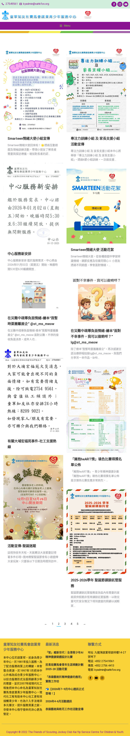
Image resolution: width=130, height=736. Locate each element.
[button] (65, 26)
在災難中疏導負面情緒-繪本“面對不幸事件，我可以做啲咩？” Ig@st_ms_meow (96, 336)
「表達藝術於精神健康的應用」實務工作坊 (64, 679)
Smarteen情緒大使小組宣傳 (29, 138)
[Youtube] (125, 4)
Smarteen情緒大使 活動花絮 (92, 250)
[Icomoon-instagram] (119, 4)
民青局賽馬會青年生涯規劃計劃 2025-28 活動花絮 (64, 667)
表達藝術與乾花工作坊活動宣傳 (64, 709)
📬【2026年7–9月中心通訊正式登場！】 (65, 691)
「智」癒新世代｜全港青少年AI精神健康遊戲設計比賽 (64, 655)
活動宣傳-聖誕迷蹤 (22, 546)
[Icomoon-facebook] (113, 4)
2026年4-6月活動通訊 (59, 701)
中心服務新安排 (19, 254)
